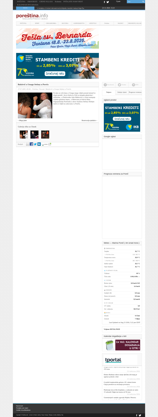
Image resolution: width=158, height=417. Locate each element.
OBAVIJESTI (32, 1)
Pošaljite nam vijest (22, 408)
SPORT (37, 23)
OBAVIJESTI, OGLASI (134, 23)
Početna (35, 89)
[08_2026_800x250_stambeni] (57, 66)
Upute (118, 1)
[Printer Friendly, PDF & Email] (49, 144)
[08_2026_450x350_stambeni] (122, 117)
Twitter (108, 2)
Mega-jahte (23, 120)
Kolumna (58, 1)
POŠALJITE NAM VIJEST (73, 1)
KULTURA (65, 23)
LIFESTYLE (92, 23)
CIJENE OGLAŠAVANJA (23, 410)
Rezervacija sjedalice (89, 120)
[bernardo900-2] (57, 38)
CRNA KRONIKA (51, 23)
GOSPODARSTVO (79, 23)
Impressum (19, 406)
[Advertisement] (122, 155)
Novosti (41, 89)
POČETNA (21, 1)
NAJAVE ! (121, 23)
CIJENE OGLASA (46, 1)
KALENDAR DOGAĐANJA (27, 5)
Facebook (104, 2)
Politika (106, 23)
